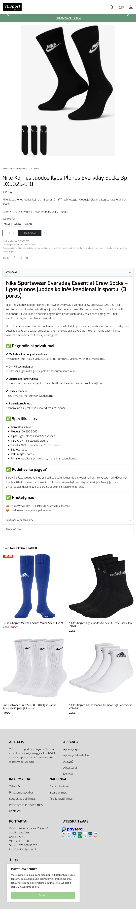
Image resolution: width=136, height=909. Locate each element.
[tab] (68, 272)
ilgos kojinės (30, 248)
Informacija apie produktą (19, 520)
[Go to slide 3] (76, 637)
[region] (43, 883)
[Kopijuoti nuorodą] (26, 257)
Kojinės (35, 168)
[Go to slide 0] (4, 637)
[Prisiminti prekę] (45, 233)
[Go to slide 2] (8, 637)
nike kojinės (81, 248)
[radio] (6, 224)
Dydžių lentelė (13, 529)
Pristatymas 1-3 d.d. (68, 18)
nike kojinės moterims (98, 248)
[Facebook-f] (10, 859)
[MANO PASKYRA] (131, 7)
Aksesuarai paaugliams (14, 168)
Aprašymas (11, 272)
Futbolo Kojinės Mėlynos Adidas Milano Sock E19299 (32, 623)
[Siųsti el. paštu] (20, 257)
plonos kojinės (9, 251)
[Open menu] (36, 7)
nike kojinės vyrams (118, 248)
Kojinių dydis (9, 219)
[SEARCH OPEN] (111, 7)
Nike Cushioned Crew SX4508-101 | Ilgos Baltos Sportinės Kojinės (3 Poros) (29, 706)
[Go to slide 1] (6, 637)
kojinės (53, 248)
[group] (34, 668)
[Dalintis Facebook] (14, 257)
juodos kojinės (43, 248)
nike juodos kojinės (66, 248)
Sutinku (43, 895)
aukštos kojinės (16, 248)
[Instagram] (16, 859)
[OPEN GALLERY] (68, 90)
